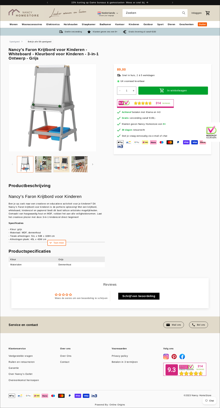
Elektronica (53, 24)
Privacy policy (120, 355)
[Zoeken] (184, 13)
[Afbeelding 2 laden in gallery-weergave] (43, 164)
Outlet (202, 24)
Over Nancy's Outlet (20, 374)
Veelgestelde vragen (21, 355)
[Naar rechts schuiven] (92, 164)
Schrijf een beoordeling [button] (138, 296)
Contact (64, 362)
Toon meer (58, 242)
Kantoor (119, 24)
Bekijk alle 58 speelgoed (39, 42)
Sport (160, 24)
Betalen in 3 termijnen (125, 362)
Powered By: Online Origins (110, 404)
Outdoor (148, 24)
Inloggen (196, 13)
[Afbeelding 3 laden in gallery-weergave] (61, 164)
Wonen (14, 24)
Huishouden (71, 24)
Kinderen (134, 24)
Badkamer (105, 24)
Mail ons (176, 325)
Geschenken (186, 24)
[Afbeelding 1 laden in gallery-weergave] (25, 164)
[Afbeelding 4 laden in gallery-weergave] (79, 164)
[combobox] (155, 13)
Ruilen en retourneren (22, 362)
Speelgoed (14, 42)
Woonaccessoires (32, 24)
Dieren (171, 24)
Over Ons (66, 355)
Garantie (14, 368)
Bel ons (201, 325)
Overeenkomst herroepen (24, 380)
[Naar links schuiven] (12, 164)
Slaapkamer (88, 24)
